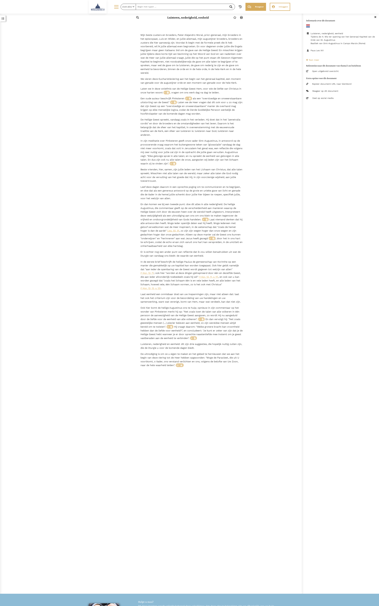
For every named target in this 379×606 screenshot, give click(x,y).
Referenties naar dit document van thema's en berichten (333, 65)
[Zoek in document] (137, 17)
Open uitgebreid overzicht (325, 71)
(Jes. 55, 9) (173, 230)
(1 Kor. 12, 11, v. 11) (208, 276)
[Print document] (241, 17)
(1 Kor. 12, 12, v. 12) (150, 288)
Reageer (259, 7)
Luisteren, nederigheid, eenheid (188, 17)
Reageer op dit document (325, 91)
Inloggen (283, 7)
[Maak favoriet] (234, 17)
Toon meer (313, 60)
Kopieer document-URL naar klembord (331, 84)
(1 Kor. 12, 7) (147, 273)
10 (178, 365)
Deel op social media (323, 98)
